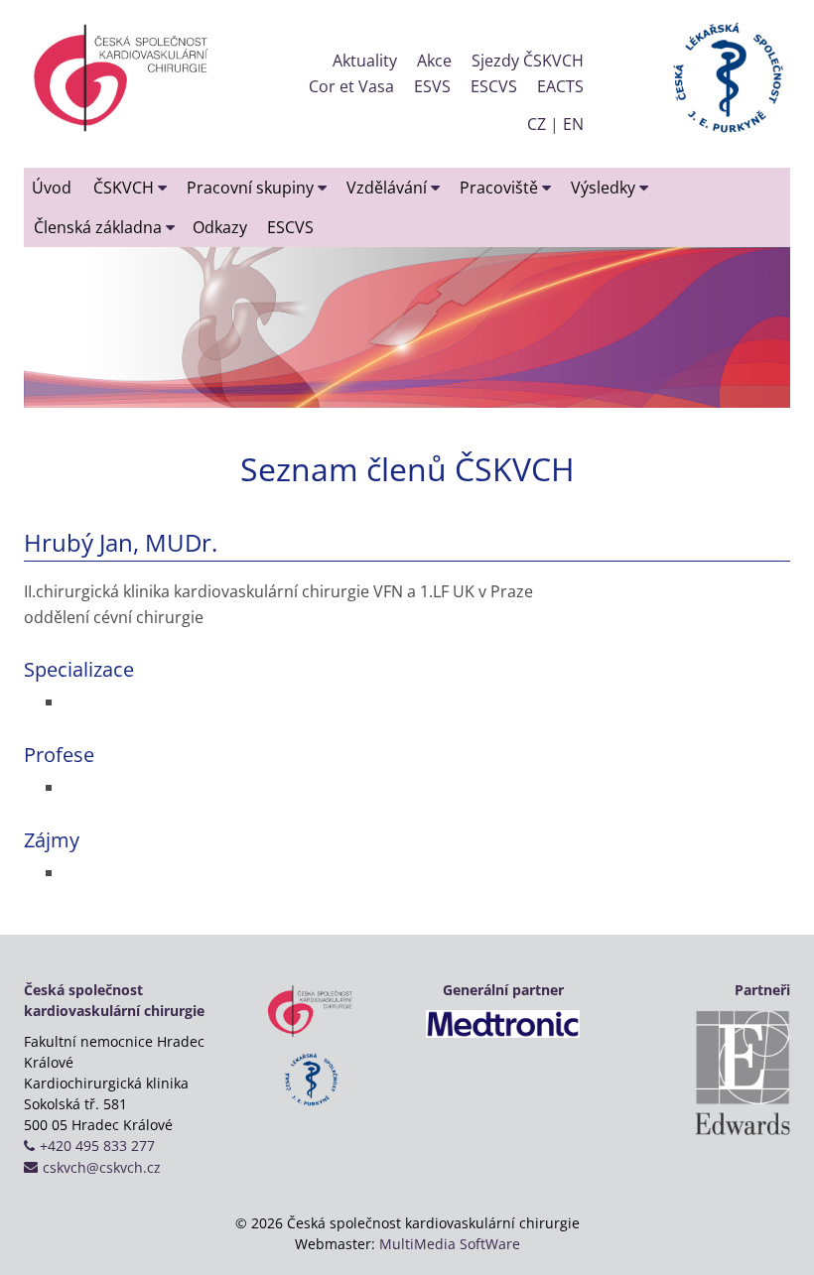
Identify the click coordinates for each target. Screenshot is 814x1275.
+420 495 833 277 (97, 1145)
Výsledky (605, 187)
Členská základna (100, 227)
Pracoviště (501, 187)
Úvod (51, 187)
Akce (434, 60)
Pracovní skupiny (252, 187)
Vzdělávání (388, 187)
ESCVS (494, 86)
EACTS (560, 86)
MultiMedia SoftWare (449, 1243)
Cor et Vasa (351, 86)
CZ (536, 124)
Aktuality (365, 60)
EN (573, 124)
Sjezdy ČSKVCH (528, 60)
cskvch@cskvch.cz (102, 1167)
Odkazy (220, 227)
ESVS (432, 86)
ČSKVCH (125, 187)
